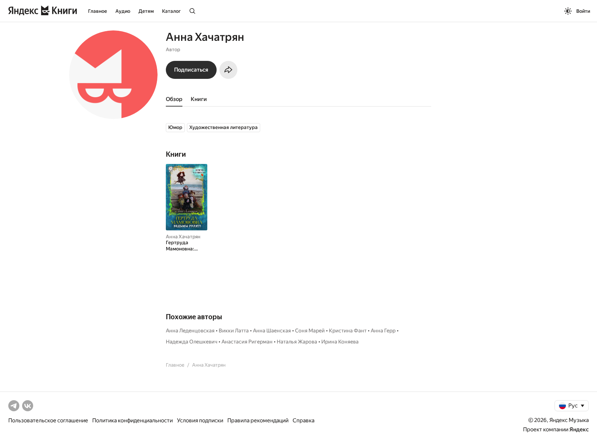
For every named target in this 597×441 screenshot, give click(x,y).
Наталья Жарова (297, 342)
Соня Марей (310, 331)
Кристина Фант (348, 331)
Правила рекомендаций (257, 420)
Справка (303, 420)
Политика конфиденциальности (132, 420)
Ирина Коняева (340, 342)
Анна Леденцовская (190, 331)
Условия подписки (200, 420)
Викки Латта (234, 331)
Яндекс (579, 429)
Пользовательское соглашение (48, 420)
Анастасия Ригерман (247, 342)
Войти (583, 11)
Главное (97, 11)
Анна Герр (383, 331)
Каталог (171, 11)
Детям (146, 11)
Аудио (122, 11)
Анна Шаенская (272, 331)
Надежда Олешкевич (191, 342)
